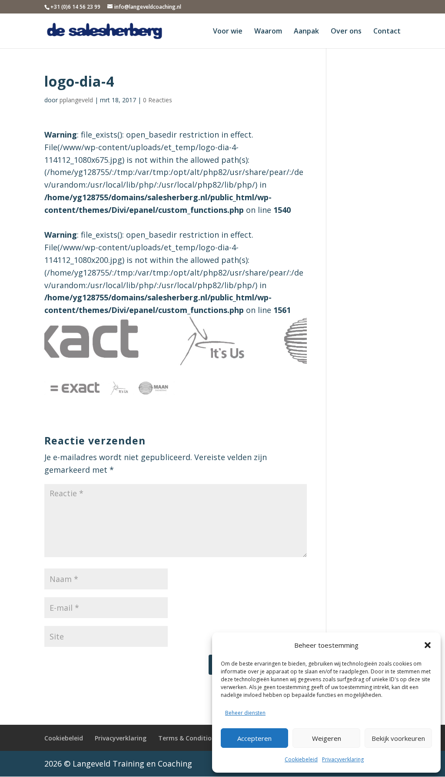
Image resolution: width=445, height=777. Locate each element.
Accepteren (254, 738)
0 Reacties (157, 100)
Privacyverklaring (343, 759)
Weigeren (326, 738)
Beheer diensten (245, 712)
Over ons (346, 32)
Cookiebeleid (301, 759)
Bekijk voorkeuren (398, 738)
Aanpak (306, 32)
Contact (387, 32)
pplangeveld (76, 100)
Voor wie (227, 32)
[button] (427, 645)
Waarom (268, 32)
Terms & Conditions (188, 738)
